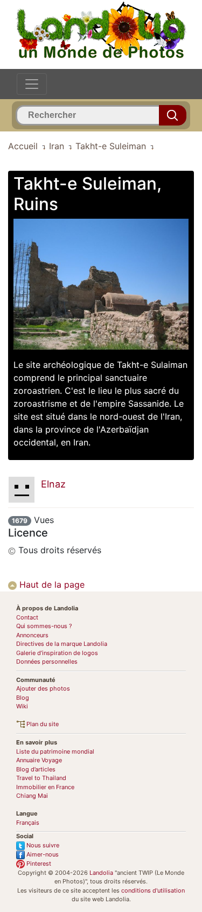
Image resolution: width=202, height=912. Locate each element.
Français (27, 822)
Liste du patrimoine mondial (55, 751)
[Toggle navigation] (32, 84)
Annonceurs (32, 635)
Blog (22, 697)
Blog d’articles (35, 769)
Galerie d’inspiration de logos (57, 653)
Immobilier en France (45, 787)
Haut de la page (51, 584)
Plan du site (42, 724)
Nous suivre (42, 845)
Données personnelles (47, 661)
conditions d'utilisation (153, 890)
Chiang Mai (32, 795)
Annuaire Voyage (39, 760)
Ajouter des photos (43, 688)
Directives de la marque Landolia (61, 644)
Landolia (101, 872)
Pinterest (38, 863)
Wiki (22, 706)
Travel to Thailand (41, 778)
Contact (27, 617)
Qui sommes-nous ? (44, 626)
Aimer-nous (42, 854)
